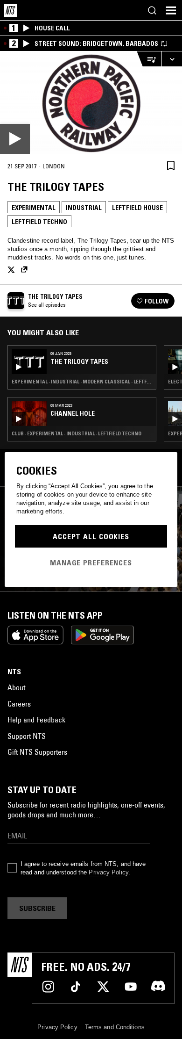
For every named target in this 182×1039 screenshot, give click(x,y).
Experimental (34, 207)
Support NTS (26, 736)
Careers (19, 703)
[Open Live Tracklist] (148, 59)
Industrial (84, 207)
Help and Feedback (36, 719)
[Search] (152, 10)
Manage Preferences (91, 562)
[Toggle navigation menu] (170, 10)
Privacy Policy (108, 872)
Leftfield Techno (39, 221)
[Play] (91, 102)
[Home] (10, 10)
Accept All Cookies (91, 536)
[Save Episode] (171, 165)
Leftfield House (137, 207)
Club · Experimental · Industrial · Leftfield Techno (76, 433)
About (16, 687)
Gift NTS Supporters (37, 752)
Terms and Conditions (115, 1027)
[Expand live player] (171, 59)
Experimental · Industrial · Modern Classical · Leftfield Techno (82, 381)
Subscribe (37, 908)
